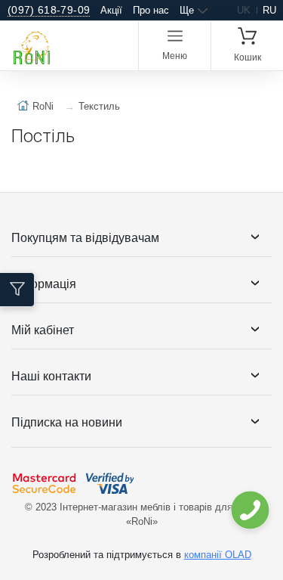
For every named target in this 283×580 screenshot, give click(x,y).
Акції (111, 10)
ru (269, 10)
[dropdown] (249, 510)
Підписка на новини (66, 422)
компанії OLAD (217, 554)
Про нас (151, 10)
